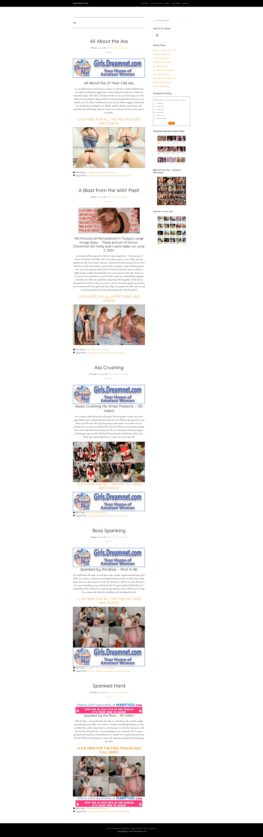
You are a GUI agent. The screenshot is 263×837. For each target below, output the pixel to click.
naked (99, 352)
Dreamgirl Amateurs (94, 172)
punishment (110, 671)
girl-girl (93, 352)
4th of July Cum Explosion (164, 78)
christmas (111, 516)
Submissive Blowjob (161, 54)
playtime (115, 352)
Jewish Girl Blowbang (162, 82)
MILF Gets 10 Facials (162, 62)
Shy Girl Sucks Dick (161, 74)
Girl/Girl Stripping (161, 86)
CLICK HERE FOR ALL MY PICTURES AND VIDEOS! (109, 299)
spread (127, 175)
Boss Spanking (109, 530)
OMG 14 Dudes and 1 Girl (164, 50)
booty (99, 175)
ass (88, 175)
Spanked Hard (109, 686)
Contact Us (152, 828)
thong (125, 516)
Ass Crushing (108, 367)
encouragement (108, 175)
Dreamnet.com (80, 3)
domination (100, 671)
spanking (120, 671)
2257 (145, 828)
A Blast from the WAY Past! (108, 190)
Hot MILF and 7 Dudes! (163, 70)
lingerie (119, 516)
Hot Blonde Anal (160, 66)
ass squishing (95, 516)
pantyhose (107, 352)
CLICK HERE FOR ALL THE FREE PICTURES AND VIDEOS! (109, 121)
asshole (93, 175)
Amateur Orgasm (161, 58)
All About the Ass (109, 41)
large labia (120, 175)
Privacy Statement (136, 828)
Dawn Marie (91, 349)
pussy (122, 352)
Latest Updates (109, 172)
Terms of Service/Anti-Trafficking (118, 828)
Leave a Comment (120, 48)
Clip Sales (90, 512)
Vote (171, 123)
